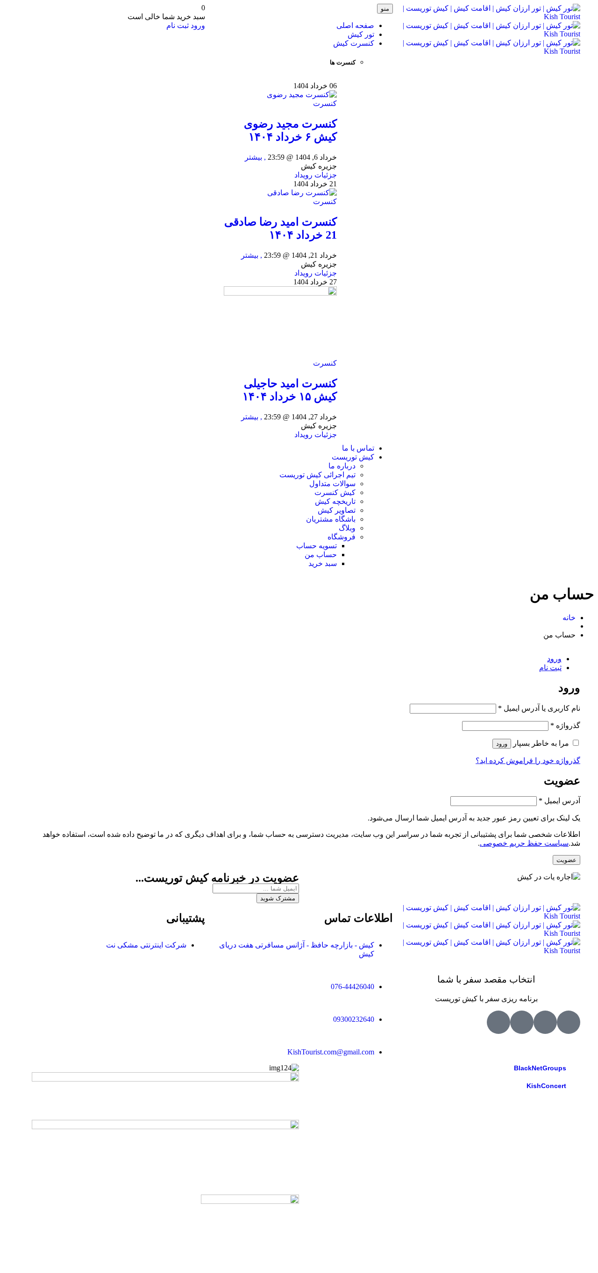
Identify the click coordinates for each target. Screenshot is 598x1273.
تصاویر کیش (337, 510)
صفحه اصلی (355, 25)
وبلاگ (347, 528)
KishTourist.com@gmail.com (330, 1052)
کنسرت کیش (353, 43)
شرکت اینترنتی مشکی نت (146, 945)
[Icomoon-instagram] (522, 1022)
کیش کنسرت (335, 492)
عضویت (566, 859)
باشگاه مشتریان (331, 519)
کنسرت (325, 103)
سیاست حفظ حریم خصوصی (524, 843)
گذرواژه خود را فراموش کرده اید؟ (528, 760)
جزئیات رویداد (315, 175)
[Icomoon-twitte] (568, 1022)
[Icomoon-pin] (498, 1022)
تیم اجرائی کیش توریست (317, 475)
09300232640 (353, 1019)
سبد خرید (322, 563)
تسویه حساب (316, 546)
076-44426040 (352, 986)
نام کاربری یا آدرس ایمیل (539, 708)
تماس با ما (358, 448)
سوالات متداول (332, 484)
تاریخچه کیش (335, 501)
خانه (569, 618)
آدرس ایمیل (559, 801)
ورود (197, 25)
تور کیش (361, 34)
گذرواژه (565, 725)
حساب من (321, 555)
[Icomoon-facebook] (545, 1022)
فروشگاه (341, 537)
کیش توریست (353, 457)
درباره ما (342, 466)
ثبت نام (177, 25)
